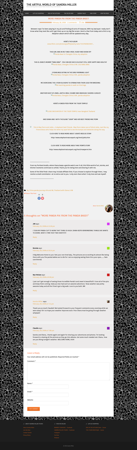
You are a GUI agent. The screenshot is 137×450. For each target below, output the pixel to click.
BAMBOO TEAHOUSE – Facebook (63, 427)
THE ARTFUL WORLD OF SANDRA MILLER (51, 4)
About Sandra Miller (28, 427)
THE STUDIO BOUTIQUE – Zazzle (95, 430)
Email (30, 392)
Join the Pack (26, 430)
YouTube (56, 435)
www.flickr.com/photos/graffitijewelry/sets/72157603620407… (70, 44)
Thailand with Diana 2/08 (63, 190)
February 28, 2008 (59, 22)
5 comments (72, 22)
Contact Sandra (27, 432)
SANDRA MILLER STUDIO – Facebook (64, 430)
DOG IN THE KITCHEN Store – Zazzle (96, 427)
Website (30, 400)
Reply (35, 237)
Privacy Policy (26, 435)
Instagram (57, 432)
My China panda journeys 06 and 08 (40, 190)
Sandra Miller (100, 206)
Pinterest (56, 437)
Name (30, 383)
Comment (31, 361)
